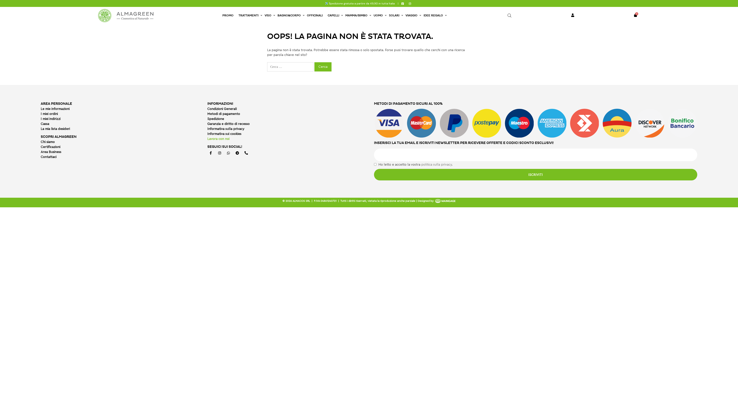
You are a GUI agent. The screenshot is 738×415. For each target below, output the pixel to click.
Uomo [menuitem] (378, 15)
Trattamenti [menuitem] (248, 15)
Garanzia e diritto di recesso (228, 123)
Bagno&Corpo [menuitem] (289, 15)
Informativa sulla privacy (225, 128)
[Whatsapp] (228, 152)
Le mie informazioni (55, 108)
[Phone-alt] (246, 152)
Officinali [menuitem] (315, 15)
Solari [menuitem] (394, 15)
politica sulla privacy (436, 164)
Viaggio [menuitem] (411, 15)
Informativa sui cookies (224, 133)
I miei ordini (49, 113)
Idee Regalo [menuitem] (433, 15)
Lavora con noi (218, 138)
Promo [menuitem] (228, 15)
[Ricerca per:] (290, 66)
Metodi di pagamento (223, 113)
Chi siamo (48, 142)
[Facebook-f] (210, 152)
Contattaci (49, 157)
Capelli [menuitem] (333, 15)
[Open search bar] (509, 15)
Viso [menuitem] (268, 15)
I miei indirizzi (51, 118)
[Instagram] (219, 152)
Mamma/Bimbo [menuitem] (356, 15)
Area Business (51, 152)
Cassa (45, 123)
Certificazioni (50, 147)
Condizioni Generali (222, 108)
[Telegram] (237, 152)
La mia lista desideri (55, 128)
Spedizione (215, 118)
